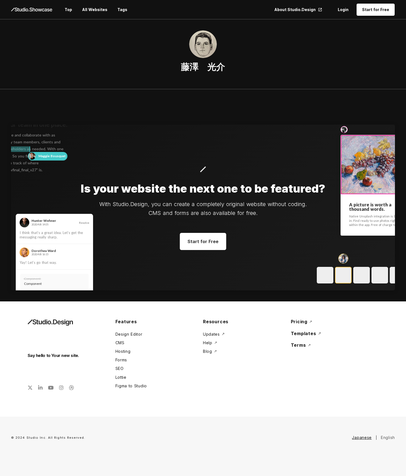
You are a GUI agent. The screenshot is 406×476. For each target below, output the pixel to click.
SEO (119, 368)
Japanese (362, 437)
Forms (121, 359)
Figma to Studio (131, 385)
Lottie (120, 377)
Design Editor (129, 334)
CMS (120, 342)
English (388, 437)
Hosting (123, 351)
